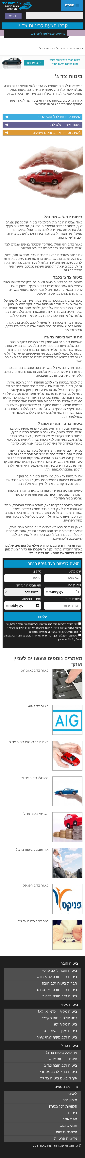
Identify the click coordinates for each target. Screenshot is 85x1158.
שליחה (42, 616)
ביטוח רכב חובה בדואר (59, 996)
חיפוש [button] (13, 15)
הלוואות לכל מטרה (63, 1106)
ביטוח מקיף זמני (65, 1024)
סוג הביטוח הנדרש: (28, 585)
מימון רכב (70, 1100)
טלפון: (37, 571)
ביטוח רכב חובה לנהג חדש (57, 977)
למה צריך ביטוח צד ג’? (33, 921)
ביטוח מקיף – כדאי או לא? (57, 1011)
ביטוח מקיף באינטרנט (60, 1031)
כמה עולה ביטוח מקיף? (59, 1018)
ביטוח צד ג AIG (38, 706)
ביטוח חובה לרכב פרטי (59, 971)
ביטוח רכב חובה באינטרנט (57, 990)
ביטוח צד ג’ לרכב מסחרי (58, 1072)
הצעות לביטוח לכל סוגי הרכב (59, 117)
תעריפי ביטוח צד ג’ (35, 813)
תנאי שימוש (68, 1126)
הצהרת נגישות (66, 1132)
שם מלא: (75, 571)
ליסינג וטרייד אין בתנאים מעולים (56, 132)
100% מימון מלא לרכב (64, 125)
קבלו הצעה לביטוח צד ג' (42, 25)
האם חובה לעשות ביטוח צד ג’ (28, 742)
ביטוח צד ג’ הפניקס (35, 885)
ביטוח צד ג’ (68, 76)
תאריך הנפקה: (31, 598)
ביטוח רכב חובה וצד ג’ (60, 1065)
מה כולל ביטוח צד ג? (34, 778)
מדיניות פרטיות (65, 1138)
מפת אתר (70, 1119)
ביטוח (72, 1113)
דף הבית (78, 48)
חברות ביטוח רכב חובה (59, 983)
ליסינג (72, 1094)
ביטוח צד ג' (63, 48)
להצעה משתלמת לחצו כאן (47, 34)
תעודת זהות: (73, 599)
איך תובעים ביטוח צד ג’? (32, 849)
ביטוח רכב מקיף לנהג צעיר (57, 1037)
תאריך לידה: (73, 584)
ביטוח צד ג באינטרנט (34, 670)
